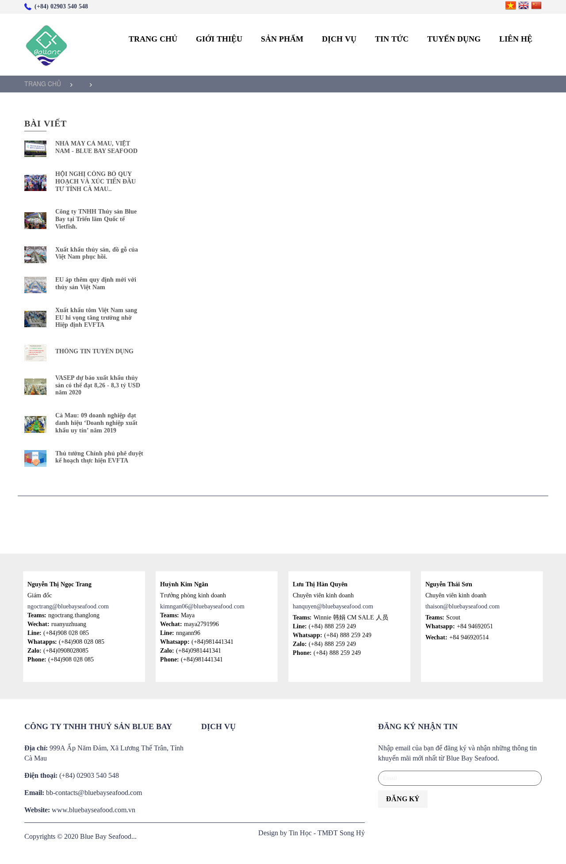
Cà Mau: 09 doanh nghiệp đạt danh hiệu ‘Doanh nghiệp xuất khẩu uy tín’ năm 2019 (96, 423)
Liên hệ (515, 38)
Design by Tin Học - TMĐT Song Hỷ (311, 833)
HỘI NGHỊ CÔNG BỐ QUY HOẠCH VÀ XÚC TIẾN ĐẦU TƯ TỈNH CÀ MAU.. (95, 181)
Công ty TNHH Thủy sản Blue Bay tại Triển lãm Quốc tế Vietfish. (96, 219)
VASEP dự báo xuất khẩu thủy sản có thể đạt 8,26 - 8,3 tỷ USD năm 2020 (97, 385)
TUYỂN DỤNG (454, 38)
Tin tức (392, 38)
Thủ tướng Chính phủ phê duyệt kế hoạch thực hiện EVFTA (99, 457)
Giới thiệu (219, 38)
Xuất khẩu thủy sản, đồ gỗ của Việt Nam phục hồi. (96, 253)
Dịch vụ (339, 38)
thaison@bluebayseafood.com (462, 606)
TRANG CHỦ (42, 83)
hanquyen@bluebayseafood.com (333, 606)
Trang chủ (153, 38)
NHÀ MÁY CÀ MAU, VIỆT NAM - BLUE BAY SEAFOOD (96, 147)
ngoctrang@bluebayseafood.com (68, 606)
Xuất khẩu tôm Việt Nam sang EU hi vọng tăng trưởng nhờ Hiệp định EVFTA (96, 318)
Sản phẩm (282, 38)
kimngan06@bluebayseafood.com (202, 606)
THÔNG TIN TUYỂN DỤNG (94, 351)
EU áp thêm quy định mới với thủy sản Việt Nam (95, 283)
